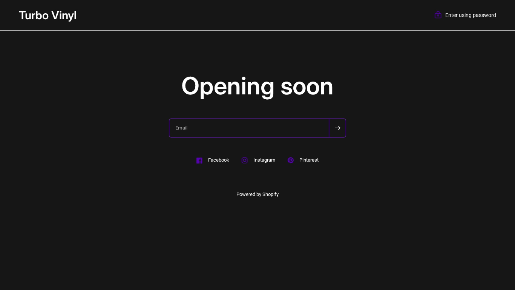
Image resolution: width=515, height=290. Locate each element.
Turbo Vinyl (48, 15)
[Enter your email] (337, 128)
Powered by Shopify (257, 194)
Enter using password (470, 15)
